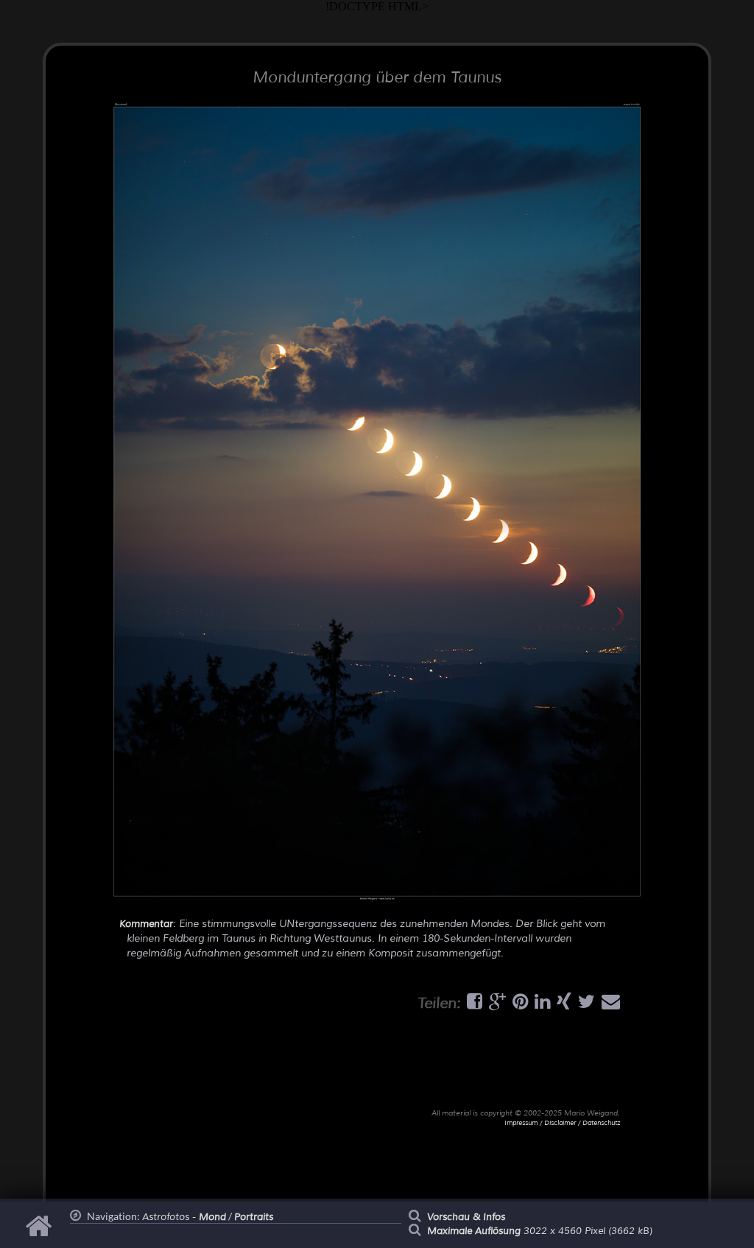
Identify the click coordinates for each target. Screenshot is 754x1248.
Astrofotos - (184, 1217)
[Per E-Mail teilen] (609, 1005)
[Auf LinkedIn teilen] (540, 1005)
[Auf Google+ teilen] (495, 1005)
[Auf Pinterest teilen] (518, 1005)
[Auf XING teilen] (562, 1005)
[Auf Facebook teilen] (472, 1005)
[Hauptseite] (41, 1233)
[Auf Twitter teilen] (584, 1005)
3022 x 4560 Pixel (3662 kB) (539, 1231)
